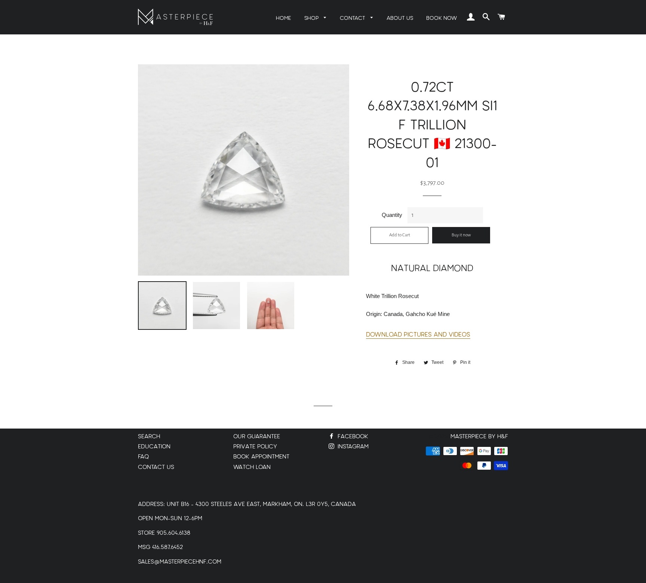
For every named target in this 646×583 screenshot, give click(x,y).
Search (149, 436)
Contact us (156, 467)
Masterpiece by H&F (479, 436)
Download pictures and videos (418, 334)
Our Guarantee (256, 436)
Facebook (352, 436)
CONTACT (353, 18)
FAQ (143, 456)
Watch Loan (252, 467)
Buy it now (461, 235)
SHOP (312, 18)
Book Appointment (261, 456)
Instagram (352, 446)
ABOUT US (400, 18)
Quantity (392, 215)
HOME (283, 18)
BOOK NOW (441, 18)
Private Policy (255, 446)
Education (154, 446)
